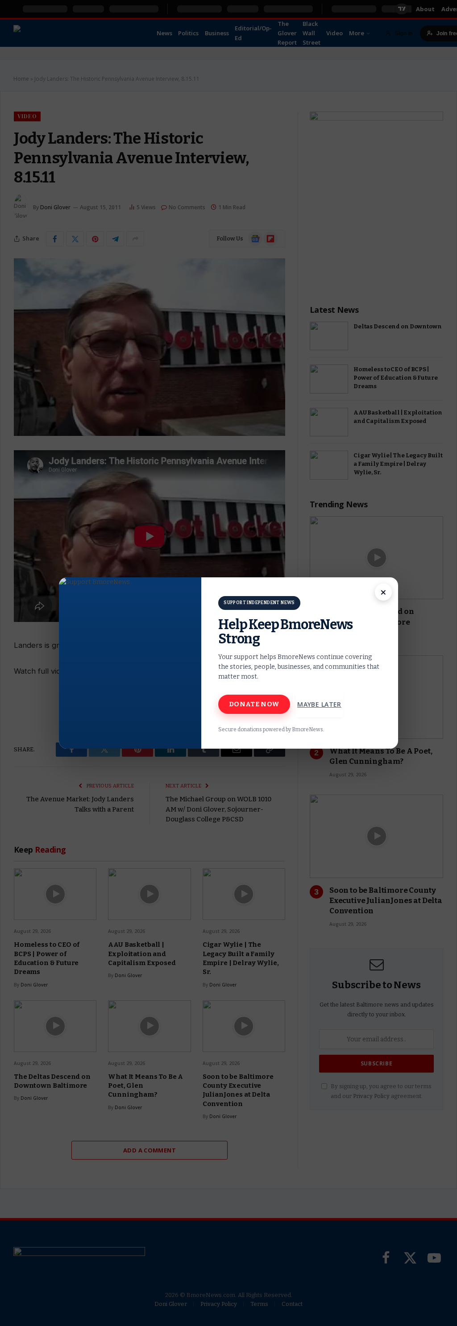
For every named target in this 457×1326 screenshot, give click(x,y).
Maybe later (319, 704)
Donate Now (254, 704)
